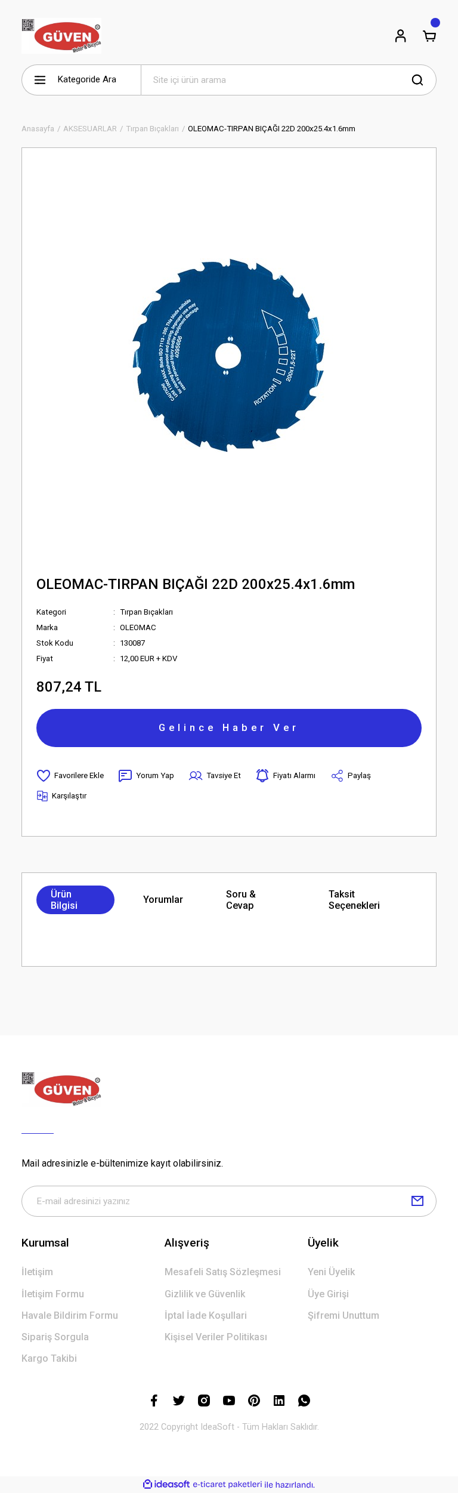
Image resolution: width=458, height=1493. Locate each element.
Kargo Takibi (49, 1358)
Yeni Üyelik (331, 1272)
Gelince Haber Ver (229, 727)
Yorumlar (163, 899)
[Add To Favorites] (70, 776)
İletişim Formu (52, 1294)
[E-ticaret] (227, 1485)
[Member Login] (401, 36)
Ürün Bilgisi (64, 900)
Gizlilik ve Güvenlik (205, 1294)
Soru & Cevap (241, 900)
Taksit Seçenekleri (354, 900)
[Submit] (417, 1201)
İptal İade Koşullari (206, 1315)
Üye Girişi (328, 1294)
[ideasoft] (166, 1484)
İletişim (37, 1272)
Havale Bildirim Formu (69, 1315)
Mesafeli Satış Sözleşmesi (223, 1272)
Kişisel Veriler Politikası (216, 1337)
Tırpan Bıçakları (146, 611)
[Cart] (429, 36)
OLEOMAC (138, 627)
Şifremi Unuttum (343, 1315)
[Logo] (61, 36)
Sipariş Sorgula (55, 1337)
